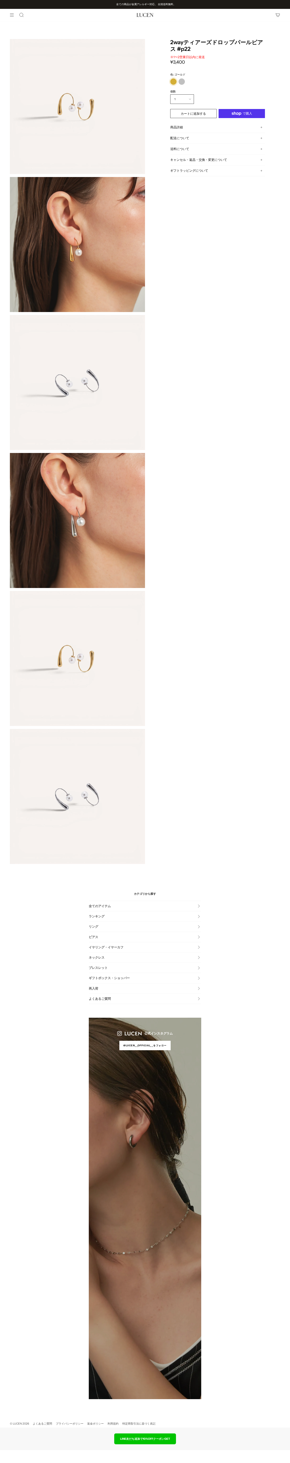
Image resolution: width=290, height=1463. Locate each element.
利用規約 (113, 1423)
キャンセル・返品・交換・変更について (198, 160)
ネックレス (97, 957)
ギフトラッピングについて (189, 170)
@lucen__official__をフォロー (145, 1045)
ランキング (97, 916)
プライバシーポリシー (69, 1423)
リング (93, 926)
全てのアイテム (100, 906)
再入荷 (93, 988)
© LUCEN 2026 (19, 1423)
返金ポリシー (95, 1423)
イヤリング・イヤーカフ (106, 947)
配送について (179, 138)
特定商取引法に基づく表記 (138, 1423)
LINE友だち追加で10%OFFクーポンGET (145, 1439)
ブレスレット (98, 968)
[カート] (277, 15)
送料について (179, 149)
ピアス (93, 937)
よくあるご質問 (100, 999)
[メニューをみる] (12, 15)
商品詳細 (176, 127)
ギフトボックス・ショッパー (109, 978)
